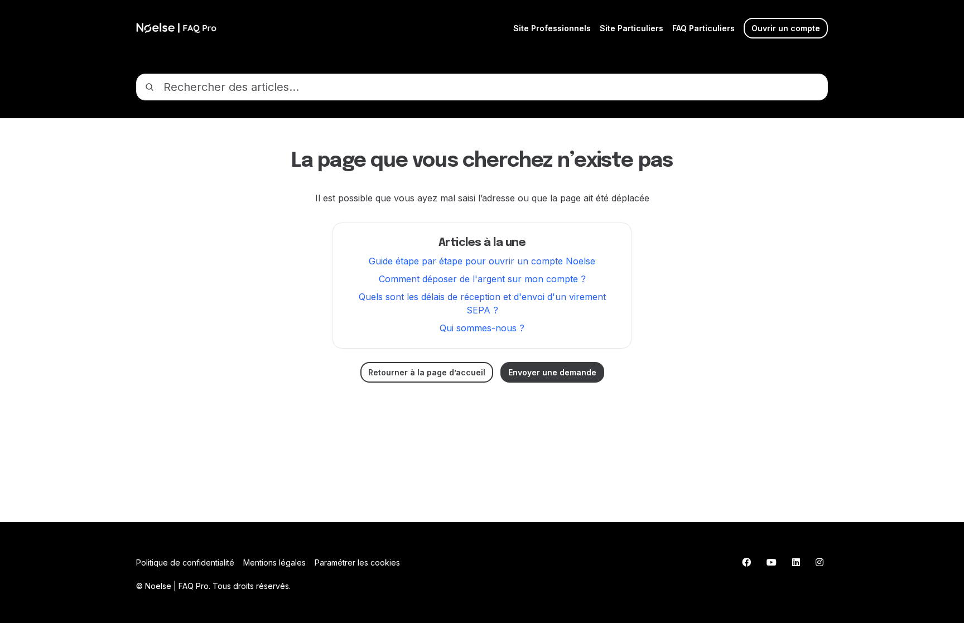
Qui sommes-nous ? (482, 328)
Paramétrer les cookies (357, 562)
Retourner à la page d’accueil (426, 372)
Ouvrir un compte (785, 28)
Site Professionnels (552, 28)
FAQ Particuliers (703, 28)
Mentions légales (274, 562)
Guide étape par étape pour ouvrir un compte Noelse (482, 261)
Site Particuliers (631, 28)
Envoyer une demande (552, 372)
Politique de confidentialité (185, 562)
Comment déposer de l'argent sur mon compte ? (482, 278)
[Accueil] (176, 28)
